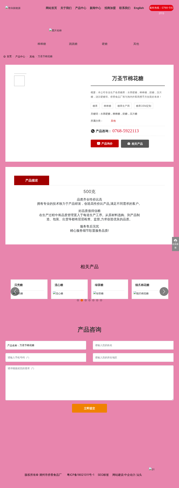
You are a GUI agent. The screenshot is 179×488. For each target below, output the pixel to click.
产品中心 (20, 56)
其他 (136, 44)
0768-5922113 (125, 130)
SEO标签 (103, 474)
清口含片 (20, 285)
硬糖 (105, 44)
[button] (78, 300)
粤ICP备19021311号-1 (80, 474)
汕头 (139, 474)
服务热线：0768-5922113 (161, 8)
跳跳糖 (73, 44)
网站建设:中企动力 (123, 474)
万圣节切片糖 (103, 285)
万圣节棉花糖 (63, 285)
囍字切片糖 (142, 285)
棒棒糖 (42, 44)
